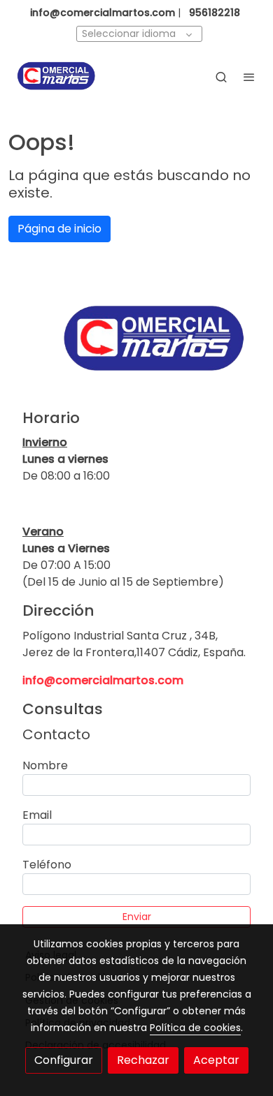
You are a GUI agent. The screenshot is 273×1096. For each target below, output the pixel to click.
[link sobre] (136, 347)
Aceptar (216, 1060)
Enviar (136, 917)
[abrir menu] (249, 77)
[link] (56, 76)
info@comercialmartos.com (102, 680)
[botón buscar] (221, 77)
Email (37, 815)
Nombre (45, 765)
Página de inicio (60, 229)
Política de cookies (195, 1028)
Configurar (63, 1060)
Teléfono (46, 865)
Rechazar (143, 1060)
